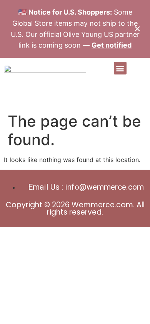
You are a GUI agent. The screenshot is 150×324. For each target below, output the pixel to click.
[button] (120, 68)
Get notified (112, 45)
